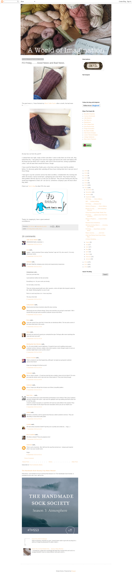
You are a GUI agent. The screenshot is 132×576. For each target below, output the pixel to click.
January (88, 259)
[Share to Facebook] (57, 226)
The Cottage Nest (89, 124)
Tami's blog (31, 186)
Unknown (29, 373)
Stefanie (29, 262)
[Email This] (51, 226)
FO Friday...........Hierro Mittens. (94, 199)
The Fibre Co (87, 120)
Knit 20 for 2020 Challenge (39, 539)
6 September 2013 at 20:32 (34, 367)
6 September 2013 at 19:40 (34, 352)
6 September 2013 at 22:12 (34, 390)
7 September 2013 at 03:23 (34, 419)
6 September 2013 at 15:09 (34, 256)
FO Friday (29, 228)
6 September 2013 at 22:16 (34, 407)
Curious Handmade (89, 116)
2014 (86, 185)
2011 (86, 264)
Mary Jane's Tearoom (90, 139)
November (89, 192)
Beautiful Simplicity (89, 114)
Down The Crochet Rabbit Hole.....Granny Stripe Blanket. (48, 549)
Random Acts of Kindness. (93, 222)
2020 (86, 171)
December (89, 189)
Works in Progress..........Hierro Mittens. (96, 206)
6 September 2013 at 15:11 (34, 266)
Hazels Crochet (31, 357)
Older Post (75, 462)
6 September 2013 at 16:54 (34, 314)
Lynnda (29, 424)
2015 (86, 183)
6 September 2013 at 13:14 (34, 244)
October (88, 194)
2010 (86, 267)
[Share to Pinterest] (59, 226)
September (89, 197)
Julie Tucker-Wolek (32, 239)
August (88, 242)
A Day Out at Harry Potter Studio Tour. (96, 212)
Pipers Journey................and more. (95, 233)
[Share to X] (55, 226)
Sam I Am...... (30, 395)
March (88, 254)
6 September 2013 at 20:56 (34, 379)
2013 (86, 187)
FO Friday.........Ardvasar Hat (93, 204)
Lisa (28, 250)
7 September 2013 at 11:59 (34, 439)
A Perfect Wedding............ (93, 239)
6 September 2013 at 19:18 (34, 338)
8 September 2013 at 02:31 (34, 454)
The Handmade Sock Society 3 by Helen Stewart (39, 470)
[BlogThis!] (53, 226)
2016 (86, 180)
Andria (28, 412)
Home (50, 462)
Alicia (28, 332)
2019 (86, 173)
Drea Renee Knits (89, 126)
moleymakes (30, 304)
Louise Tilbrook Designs (91, 135)
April (87, 252)
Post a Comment (29, 458)
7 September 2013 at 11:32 (34, 429)
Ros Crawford (31, 434)
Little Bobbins (88, 118)
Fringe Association (89, 128)
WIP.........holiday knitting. (92, 201)
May (87, 249)
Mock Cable (35, 228)
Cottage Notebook (89, 137)
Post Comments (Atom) (35, 465)
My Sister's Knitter (89, 131)
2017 (86, 178)
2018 (86, 175)
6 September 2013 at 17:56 (34, 326)
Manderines (87, 122)
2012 (86, 262)
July (87, 244)
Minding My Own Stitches (34, 344)
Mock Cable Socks (50, 103)
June (87, 247)
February (88, 256)
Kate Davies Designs (90, 133)
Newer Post (25, 462)
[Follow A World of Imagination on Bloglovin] (91, 106)
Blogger (73, 571)
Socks (40, 228)
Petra (28, 320)
